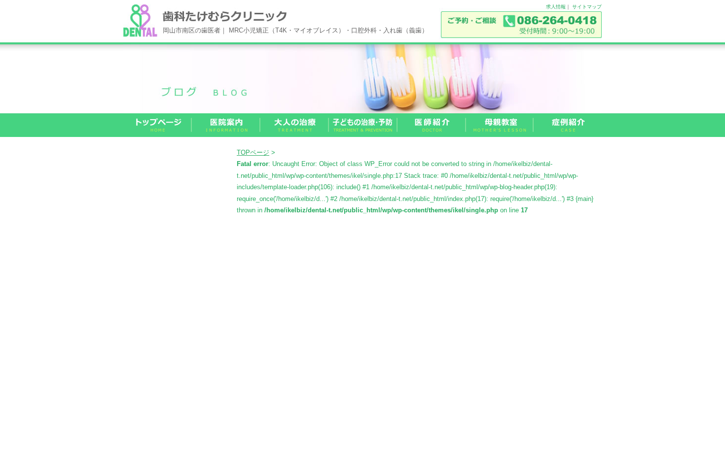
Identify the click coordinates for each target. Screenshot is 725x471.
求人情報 (556, 6)
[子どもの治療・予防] (363, 125)
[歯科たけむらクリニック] (140, 34)
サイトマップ (587, 6)
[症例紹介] (568, 125)
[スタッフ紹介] (432, 125)
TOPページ (253, 152)
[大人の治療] (294, 125)
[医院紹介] (226, 125)
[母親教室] (500, 125)
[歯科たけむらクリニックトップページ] (157, 125)
